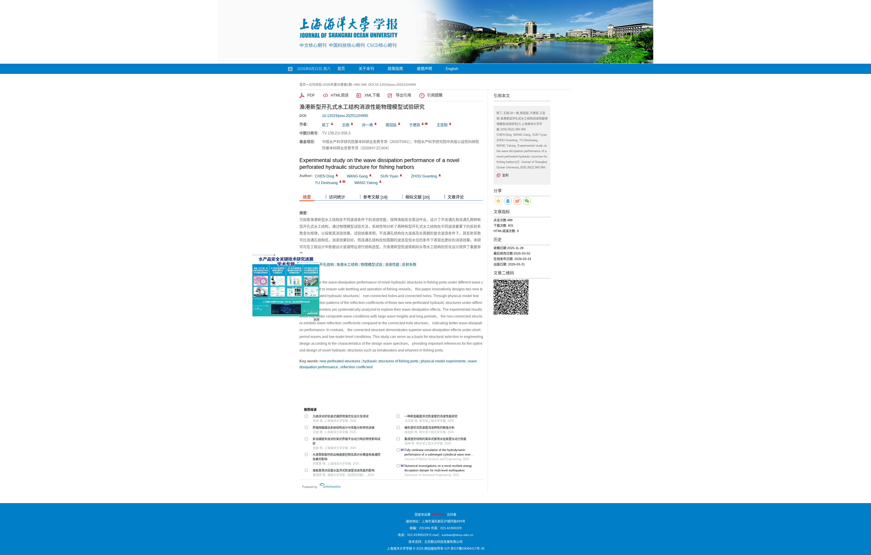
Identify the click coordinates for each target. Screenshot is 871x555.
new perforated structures (340, 361)
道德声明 (424, 69)
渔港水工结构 (347, 265)
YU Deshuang (326, 183)
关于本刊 (366, 69)
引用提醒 (435, 95)
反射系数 (409, 265)
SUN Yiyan (389, 176)
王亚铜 (442, 125)
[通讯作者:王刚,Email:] (352, 124)
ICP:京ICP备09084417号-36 (464, 548)
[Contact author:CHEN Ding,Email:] (337, 175)
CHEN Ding (324, 176)
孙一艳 (367, 125)
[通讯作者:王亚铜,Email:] (450, 124)
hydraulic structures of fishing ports (390, 361)
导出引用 (403, 95)
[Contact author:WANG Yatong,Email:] (380, 181)
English (452, 69)
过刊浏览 (315, 84)
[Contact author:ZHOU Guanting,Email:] (440, 175)
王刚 (345, 125)
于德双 (414, 125)
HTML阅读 (340, 95)
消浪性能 (392, 265)
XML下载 (372, 95)
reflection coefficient (356, 367)
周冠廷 (391, 125)
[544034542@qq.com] (426, 124)
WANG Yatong (366, 183)
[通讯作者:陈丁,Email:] (332, 124)
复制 (505, 175)
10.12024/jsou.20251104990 (345, 116)
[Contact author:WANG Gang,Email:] (370, 175)
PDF (311, 95)
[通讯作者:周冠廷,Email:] (399, 124)
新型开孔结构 (323, 265)
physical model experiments (443, 361)
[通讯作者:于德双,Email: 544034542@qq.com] (423, 124)
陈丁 (325, 125)
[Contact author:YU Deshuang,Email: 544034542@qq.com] (340, 181)
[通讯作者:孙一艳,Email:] (375, 124)
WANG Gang (357, 176)
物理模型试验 (371, 265)
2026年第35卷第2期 (337, 84)
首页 (341, 69)
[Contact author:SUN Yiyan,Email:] (401, 175)
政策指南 (395, 69)
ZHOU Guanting (424, 176)
